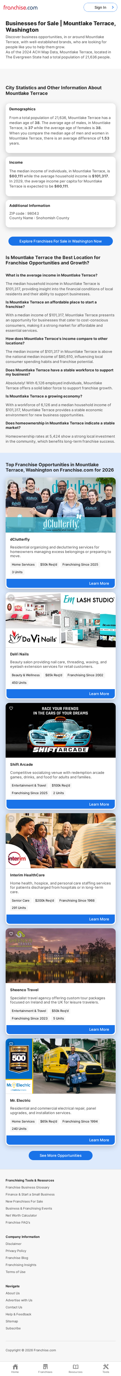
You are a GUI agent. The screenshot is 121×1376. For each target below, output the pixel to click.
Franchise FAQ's (18, 1222)
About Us (13, 1293)
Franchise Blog (17, 1258)
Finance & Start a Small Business (30, 1194)
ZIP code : (18, 213)
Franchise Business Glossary (27, 1187)
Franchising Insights (21, 1265)
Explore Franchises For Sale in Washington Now (60, 241)
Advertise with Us (19, 1300)
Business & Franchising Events (29, 1208)
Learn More (99, 583)
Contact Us (14, 1307)
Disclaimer (13, 1244)
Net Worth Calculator (21, 1215)
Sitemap (12, 1321)
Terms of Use (16, 1272)
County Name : (22, 218)
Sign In (100, 7)
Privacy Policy (16, 1251)
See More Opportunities (61, 1155)
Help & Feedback (18, 1314)
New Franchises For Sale (24, 1201)
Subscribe (13, 1328)
